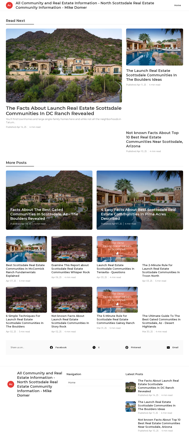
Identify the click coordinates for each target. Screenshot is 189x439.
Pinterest (136, 347)
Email (175, 347)
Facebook (61, 347)
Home (177, 5)
